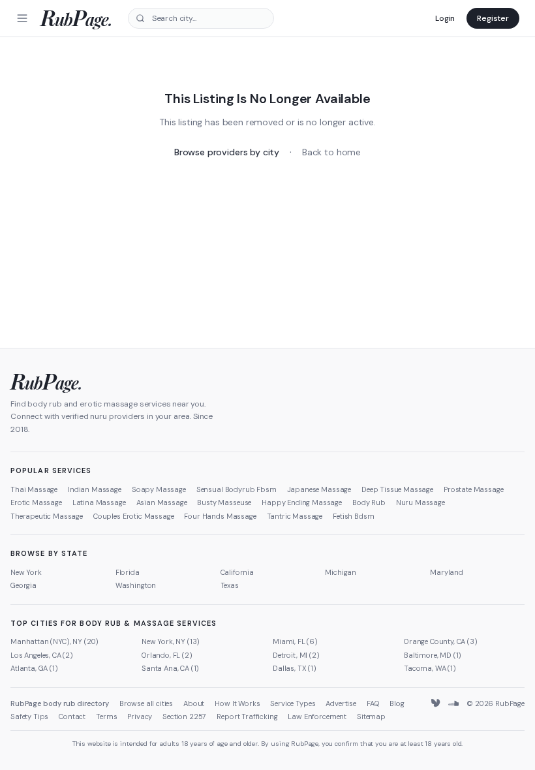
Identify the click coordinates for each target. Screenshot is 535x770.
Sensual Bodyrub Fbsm (236, 489)
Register (493, 18)
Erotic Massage (36, 502)
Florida (127, 572)
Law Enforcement (317, 716)
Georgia (23, 585)
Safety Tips (29, 716)
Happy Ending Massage (302, 502)
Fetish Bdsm (353, 516)
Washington (135, 585)
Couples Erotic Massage (133, 516)
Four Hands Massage (220, 516)
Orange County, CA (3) (441, 641)
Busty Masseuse (224, 502)
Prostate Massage (473, 489)
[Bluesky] (436, 703)
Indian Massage (94, 489)
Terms (106, 716)
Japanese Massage (319, 489)
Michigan (340, 572)
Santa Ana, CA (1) (170, 668)
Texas (230, 585)
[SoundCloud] (453, 703)
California (237, 572)
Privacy (139, 716)
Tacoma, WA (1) (430, 668)
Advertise (341, 703)
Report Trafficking (247, 716)
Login (445, 18)
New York (26, 572)
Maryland (446, 572)
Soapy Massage (159, 489)
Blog (397, 703)
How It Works (237, 703)
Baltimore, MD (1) (432, 655)
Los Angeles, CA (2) (41, 655)
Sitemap (371, 716)
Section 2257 (184, 716)
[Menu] (22, 18)
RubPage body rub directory (59, 703)
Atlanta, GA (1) (34, 668)
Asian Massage (161, 502)
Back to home (331, 152)
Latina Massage (99, 502)
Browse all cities (146, 703)
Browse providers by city (226, 152)
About (193, 703)
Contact (72, 716)
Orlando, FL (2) (167, 655)
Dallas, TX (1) (294, 668)
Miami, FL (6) (295, 641)
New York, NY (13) (171, 641)
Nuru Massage (420, 502)
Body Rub (369, 502)
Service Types (292, 703)
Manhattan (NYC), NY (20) (54, 641)
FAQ (373, 703)
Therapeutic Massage (46, 516)
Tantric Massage (295, 516)
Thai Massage (33, 489)
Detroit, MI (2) (296, 655)
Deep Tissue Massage (397, 489)
